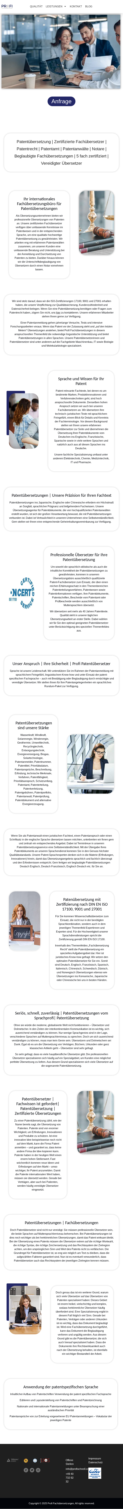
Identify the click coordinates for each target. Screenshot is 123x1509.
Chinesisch (75, 968)
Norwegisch (68, 972)
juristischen (73, 413)
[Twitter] (32, 1470)
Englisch (35, 866)
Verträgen (23, 1182)
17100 (77, 301)
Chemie (85, 458)
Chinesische (78, 502)
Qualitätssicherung (67, 305)
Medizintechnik (100, 458)
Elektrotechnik (72, 458)
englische (34, 839)
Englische (81, 436)
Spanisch (103, 964)
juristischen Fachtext (61, 835)
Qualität (64, 615)
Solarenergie (25, 738)
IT (95, 342)
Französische (95, 436)
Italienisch (61, 968)
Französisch (58, 866)
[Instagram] (38, 1470)
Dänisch (102, 968)
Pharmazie (84, 462)
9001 (85, 301)
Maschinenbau (84, 342)
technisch (60, 413)
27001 (97, 301)
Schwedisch (90, 968)
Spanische (60, 440)
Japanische (45, 502)
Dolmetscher (21, 1029)
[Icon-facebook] (26, 1470)
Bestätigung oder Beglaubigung (70, 678)
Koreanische (86, 976)
